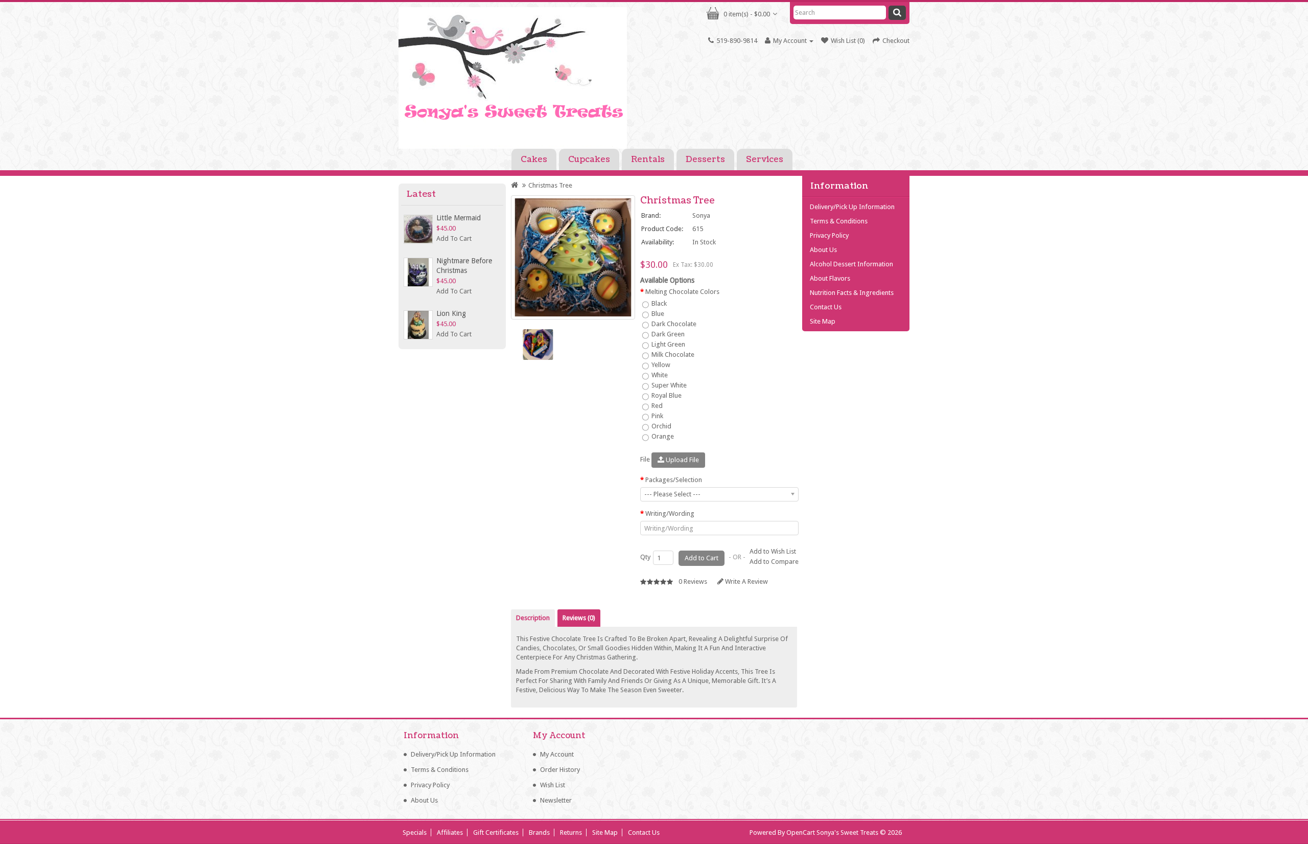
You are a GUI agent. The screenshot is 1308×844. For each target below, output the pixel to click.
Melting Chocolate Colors (682, 291)
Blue (657, 313)
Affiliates (450, 832)
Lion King (451, 313)
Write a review (745, 581)
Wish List (552, 785)
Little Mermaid (458, 218)
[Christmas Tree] (573, 257)
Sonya (701, 215)
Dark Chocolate (673, 324)
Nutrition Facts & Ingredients (852, 292)
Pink (656, 416)
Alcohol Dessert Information (851, 264)
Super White (668, 385)
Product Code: (662, 229)
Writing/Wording (669, 513)
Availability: (657, 242)
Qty (645, 557)
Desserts (705, 159)
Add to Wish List (773, 551)
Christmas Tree (550, 185)
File (645, 459)
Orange (662, 436)
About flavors (830, 278)
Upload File (681, 460)
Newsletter (556, 800)
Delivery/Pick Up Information (852, 207)
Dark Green (667, 334)
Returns (571, 832)
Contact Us (826, 307)
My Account (557, 754)
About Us (823, 250)
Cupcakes (589, 159)
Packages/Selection (673, 480)
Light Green (667, 344)
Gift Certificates (496, 832)
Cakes (534, 159)
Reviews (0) (579, 618)
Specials (415, 832)
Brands (539, 832)
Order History (560, 769)
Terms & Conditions (839, 221)
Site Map (822, 321)
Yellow (660, 365)
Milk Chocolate (672, 354)
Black (658, 303)
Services (764, 159)
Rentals (648, 159)
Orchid (660, 426)
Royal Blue (666, 395)
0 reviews (693, 581)
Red (656, 405)
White (659, 375)
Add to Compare (774, 561)
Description (533, 618)
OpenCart (800, 832)
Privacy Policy (829, 235)
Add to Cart (454, 238)
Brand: (651, 215)
